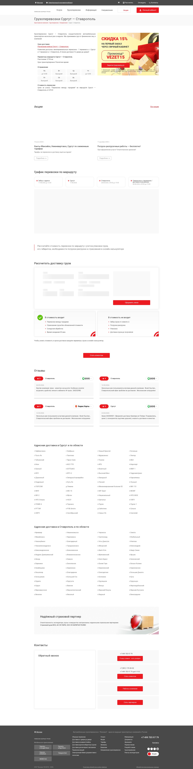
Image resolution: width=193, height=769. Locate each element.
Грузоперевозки (74, 10)
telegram (151, 749)
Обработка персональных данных (147, 767)
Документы (128, 739)
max (157, 749)
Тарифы (103, 741)
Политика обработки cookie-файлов (95, 767)
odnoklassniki (154, 749)
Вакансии (104, 747)
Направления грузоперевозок (111, 749)
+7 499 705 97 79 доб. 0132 (130, 672)
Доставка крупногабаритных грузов (84, 744)
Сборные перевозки (79, 736)
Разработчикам (130, 747)
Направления (107, 10)
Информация (91, 10)
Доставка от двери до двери (81, 739)
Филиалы (104, 744)
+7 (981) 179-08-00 (127, 668)
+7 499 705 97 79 (126, 654)
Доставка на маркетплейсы (81, 741)
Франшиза (128, 741)
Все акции (154, 107)
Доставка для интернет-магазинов (84, 747)
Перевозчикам (129, 744)
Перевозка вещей (78, 749)
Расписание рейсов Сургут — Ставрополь (53, 47)
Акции (103, 739)
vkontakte (148, 749)
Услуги (59, 10)
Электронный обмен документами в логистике (84, 753)
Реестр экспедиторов (132, 752)
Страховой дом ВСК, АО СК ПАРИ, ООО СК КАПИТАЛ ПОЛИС (63, 625)
